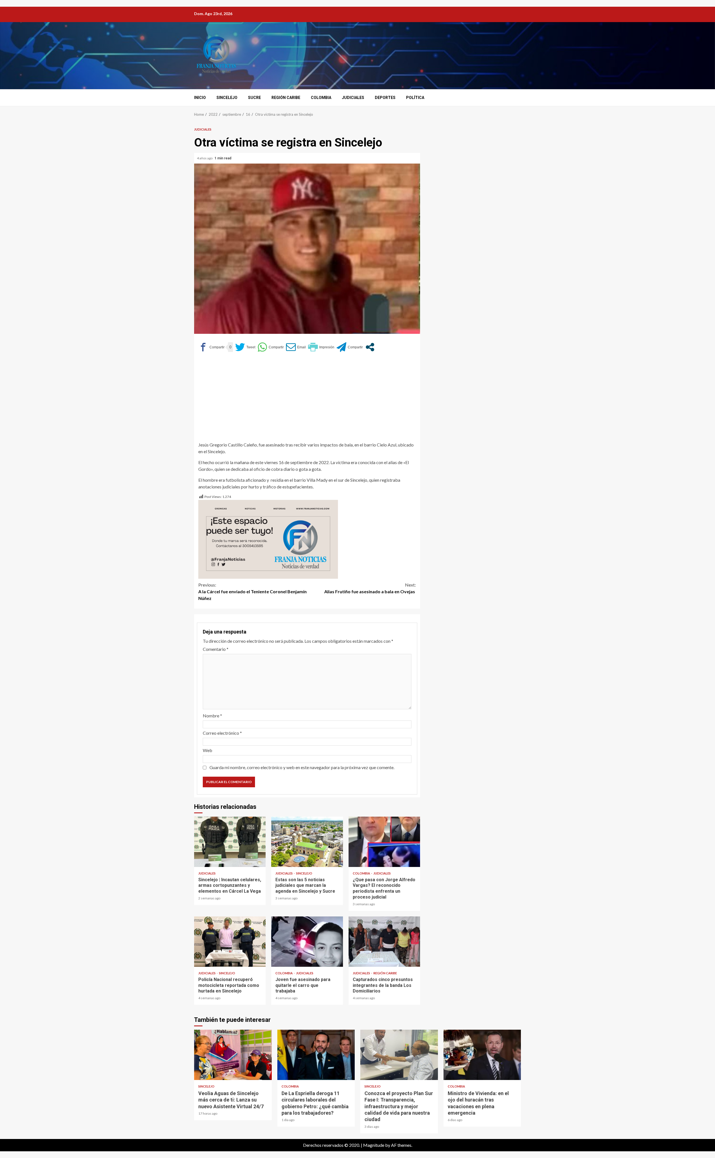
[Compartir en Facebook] (211, 347)
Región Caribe (285, 97)
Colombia (321, 97)
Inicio (200, 97)
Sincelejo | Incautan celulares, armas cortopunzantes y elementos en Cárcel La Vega (230, 842)
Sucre (254, 97)
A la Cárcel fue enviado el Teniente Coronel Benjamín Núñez (252, 591)
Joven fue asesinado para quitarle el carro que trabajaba (307, 941)
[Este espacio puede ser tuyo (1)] (268, 538)
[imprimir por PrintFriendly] (321, 347)
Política (415, 97)
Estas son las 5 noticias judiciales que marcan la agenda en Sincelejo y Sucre (307, 842)
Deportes (385, 97)
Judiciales (353, 97)
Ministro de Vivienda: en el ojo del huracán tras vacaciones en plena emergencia (482, 1055)
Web (207, 750)
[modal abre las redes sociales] (370, 347)
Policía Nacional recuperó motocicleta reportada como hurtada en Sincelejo (230, 941)
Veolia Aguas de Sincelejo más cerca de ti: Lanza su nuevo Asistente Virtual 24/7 (233, 1055)
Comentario (215, 649)
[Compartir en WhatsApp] (271, 347)
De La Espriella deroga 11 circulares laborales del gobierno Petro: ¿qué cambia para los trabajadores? (316, 1055)
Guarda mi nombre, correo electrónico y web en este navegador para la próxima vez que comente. (301, 767)
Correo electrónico (222, 733)
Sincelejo (226, 97)
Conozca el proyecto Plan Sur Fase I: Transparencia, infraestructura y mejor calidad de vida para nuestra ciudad (399, 1055)
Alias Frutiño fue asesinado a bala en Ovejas (370, 588)
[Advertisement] (307, 399)
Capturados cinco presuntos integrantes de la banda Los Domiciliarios (384, 941)
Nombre (212, 715)
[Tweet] (245, 347)
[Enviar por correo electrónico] (296, 347)
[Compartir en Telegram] (350, 347)
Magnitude (373, 1145)
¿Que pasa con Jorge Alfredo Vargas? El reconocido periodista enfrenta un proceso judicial (384, 842)
